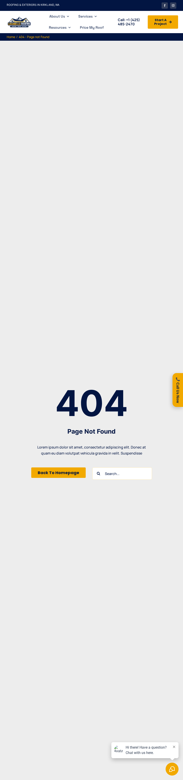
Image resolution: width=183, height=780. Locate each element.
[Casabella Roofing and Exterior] (19, 17)
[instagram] (173, 5)
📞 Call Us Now (178, 390)
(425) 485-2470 (129, 21)
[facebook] (165, 5)
